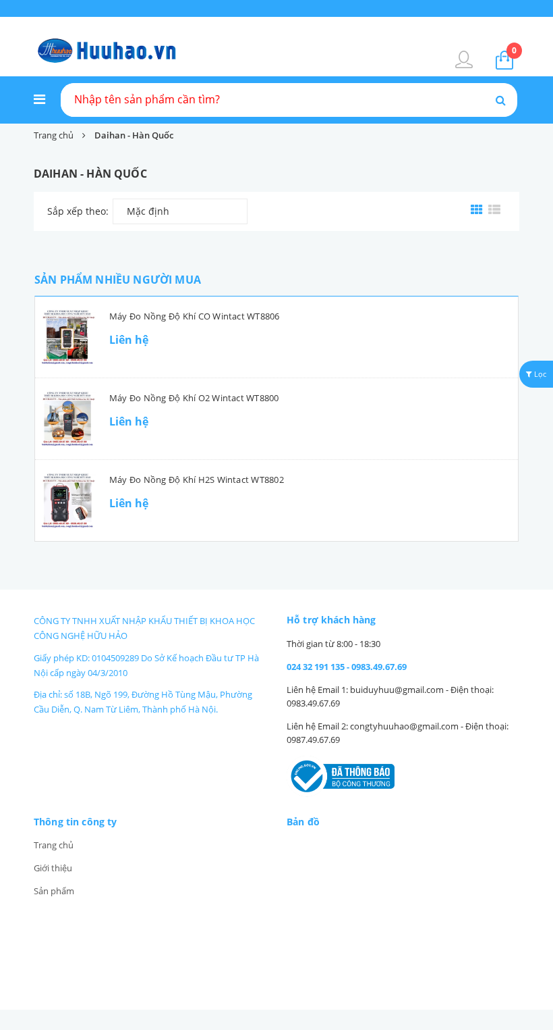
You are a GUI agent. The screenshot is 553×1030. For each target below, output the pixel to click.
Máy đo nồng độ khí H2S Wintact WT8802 (196, 479)
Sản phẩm (54, 891)
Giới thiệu (53, 868)
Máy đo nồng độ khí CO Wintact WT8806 (194, 316)
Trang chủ (54, 845)
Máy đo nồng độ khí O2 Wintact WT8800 (194, 398)
